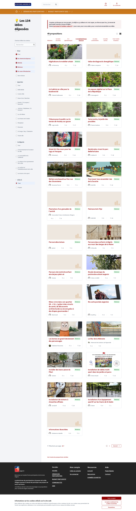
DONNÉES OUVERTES (94, 477)
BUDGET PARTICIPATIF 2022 (58, 11)
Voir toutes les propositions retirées (57, 457)
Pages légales (109, 471)
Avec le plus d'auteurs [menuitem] (116, 39)
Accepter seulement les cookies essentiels (111, 502)
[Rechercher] (55, 4)
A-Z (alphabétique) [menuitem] (68, 39)
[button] (18, 50)
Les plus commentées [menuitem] (95, 39)
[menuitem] (25, 44)
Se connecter (74, 474)
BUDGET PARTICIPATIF (59, 479)
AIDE (53, 486)
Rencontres (91, 474)
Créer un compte (75, 471)
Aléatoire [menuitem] (49, 40)
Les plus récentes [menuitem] (58, 39)
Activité (90, 471)
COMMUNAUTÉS (57, 482)
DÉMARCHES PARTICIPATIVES (33, 11)
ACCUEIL (54, 471)
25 (63, 446)
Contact (108, 474)
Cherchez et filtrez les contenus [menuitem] (22, 40)
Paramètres (111, 507)
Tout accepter (111, 498)
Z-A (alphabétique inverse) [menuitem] (81, 39)
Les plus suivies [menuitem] (105, 39)
